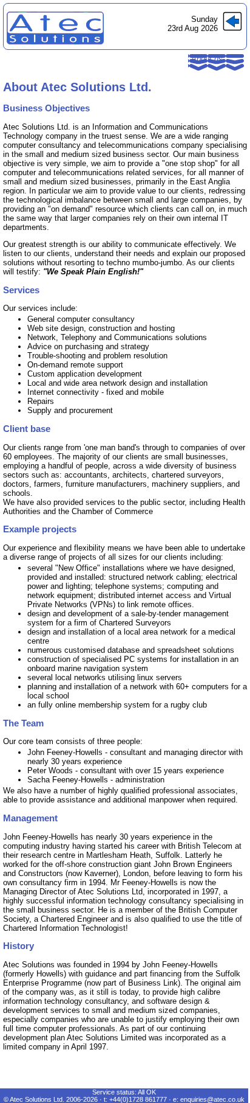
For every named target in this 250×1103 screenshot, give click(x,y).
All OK (147, 1092)
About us (207, 58)
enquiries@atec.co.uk (212, 1099)
